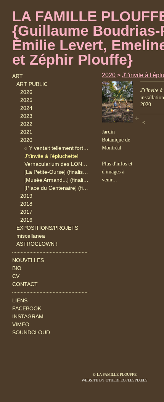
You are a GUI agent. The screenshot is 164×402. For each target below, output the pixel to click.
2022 (26, 124)
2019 (26, 196)
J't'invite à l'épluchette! (51, 156)
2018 (26, 204)
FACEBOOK (26, 308)
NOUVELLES (28, 260)
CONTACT (25, 284)
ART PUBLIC (32, 84)
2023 (26, 116)
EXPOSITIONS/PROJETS (47, 228)
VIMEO (20, 324)
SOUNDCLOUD (31, 332)
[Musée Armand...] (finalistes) (56, 180)
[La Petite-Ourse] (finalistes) (56, 172)
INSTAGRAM (27, 316)
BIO (16, 268)
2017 (26, 212)
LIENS (19, 300)
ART (17, 76)
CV (15, 276)
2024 (26, 108)
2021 (26, 132)
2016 (26, 220)
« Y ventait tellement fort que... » (56, 148)
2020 (26, 140)
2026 (26, 92)
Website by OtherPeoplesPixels (115, 380)
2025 (26, 100)
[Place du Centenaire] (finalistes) (56, 188)
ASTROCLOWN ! (37, 244)
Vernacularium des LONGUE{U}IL (56, 164)
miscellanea (30, 236)
